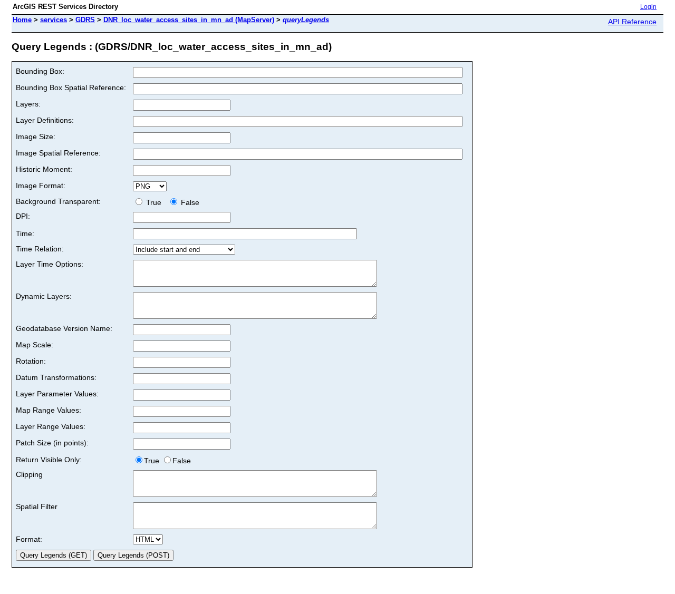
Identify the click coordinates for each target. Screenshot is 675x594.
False (189, 202)
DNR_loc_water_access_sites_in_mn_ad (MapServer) (188, 20)
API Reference (632, 21)
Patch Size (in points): (52, 443)
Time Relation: (40, 249)
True (155, 202)
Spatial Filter (36, 506)
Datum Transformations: (56, 377)
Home (22, 20)
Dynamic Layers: (44, 296)
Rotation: (31, 361)
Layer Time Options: (49, 264)
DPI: (23, 216)
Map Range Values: (48, 410)
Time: (25, 233)
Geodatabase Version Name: (64, 328)
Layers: (28, 104)
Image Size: (35, 136)
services (53, 20)
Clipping (29, 474)
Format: (29, 539)
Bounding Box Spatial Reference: (71, 87)
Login (648, 7)
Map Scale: (34, 344)
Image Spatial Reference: (58, 153)
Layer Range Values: (50, 426)
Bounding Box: (40, 71)
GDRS (85, 20)
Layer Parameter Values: (57, 393)
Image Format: (40, 185)
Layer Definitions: (45, 120)
